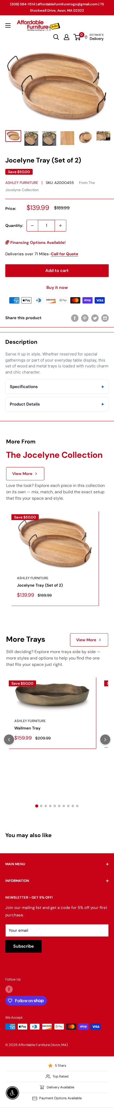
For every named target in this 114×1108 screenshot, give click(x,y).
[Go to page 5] (55, 806)
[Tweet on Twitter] (95, 318)
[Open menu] (8, 25)
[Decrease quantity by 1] (32, 225)
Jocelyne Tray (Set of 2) (40, 585)
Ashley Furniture (21, 182)
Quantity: (14, 225)
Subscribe (23, 946)
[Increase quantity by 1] (60, 225)
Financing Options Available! (37, 242)
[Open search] (56, 37)
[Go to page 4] (50, 806)
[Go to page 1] (36, 806)
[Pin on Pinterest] (85, 318)
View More (22, 473)
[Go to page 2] (41, 806)
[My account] (66, 37)
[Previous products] (9, 740)
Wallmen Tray (27, 728)
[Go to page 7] (64, 806)
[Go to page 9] (73, 806)
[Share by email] (105, 318)
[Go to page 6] (59, 806)
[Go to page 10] (77, 806)
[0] (77, 37)
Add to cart (57, 270)
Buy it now (57, 287)
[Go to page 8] (68, 806)
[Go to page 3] (46, 806)
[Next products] (105, 740)
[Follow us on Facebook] (9, 989)
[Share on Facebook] (74, 318)
